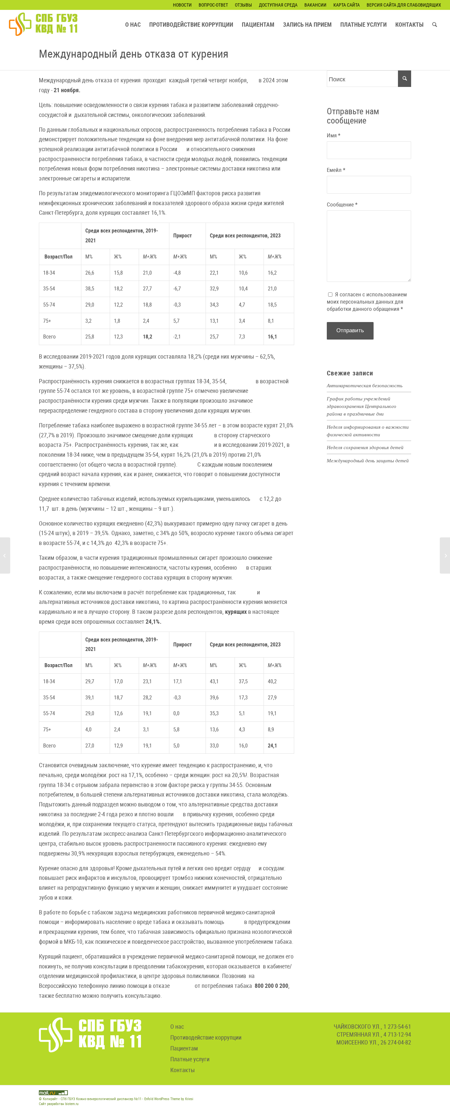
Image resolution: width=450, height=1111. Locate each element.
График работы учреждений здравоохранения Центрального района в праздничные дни (361, 406)
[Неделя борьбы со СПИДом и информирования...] (445, 555)
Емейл (336, 170)
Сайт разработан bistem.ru (58, 1103)
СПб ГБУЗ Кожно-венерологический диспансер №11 (101, 1098)
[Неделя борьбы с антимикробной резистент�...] (5, 555)
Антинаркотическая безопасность (365, 385)
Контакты (182, 1070)
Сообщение (342, 204)
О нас (177, 1026)
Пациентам (184, 1048)
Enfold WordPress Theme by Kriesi (168, 1098)
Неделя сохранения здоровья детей (365, 447)
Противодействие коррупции (205, 1037)
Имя (333, 135)
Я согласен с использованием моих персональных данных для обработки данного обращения (367, 301)
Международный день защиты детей (368, 460)
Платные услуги (190, 1059)
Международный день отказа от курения (133, 53)
